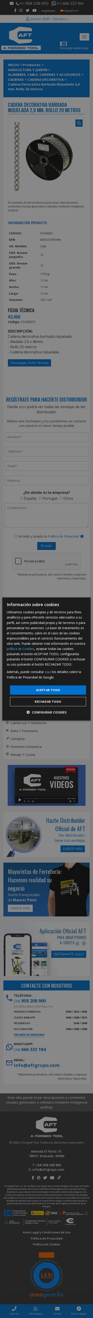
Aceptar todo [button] (48, 690)
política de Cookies (20, 649)
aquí (48, 672)
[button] (46, 712)
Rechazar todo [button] (48, 701)
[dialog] (46, 659)
